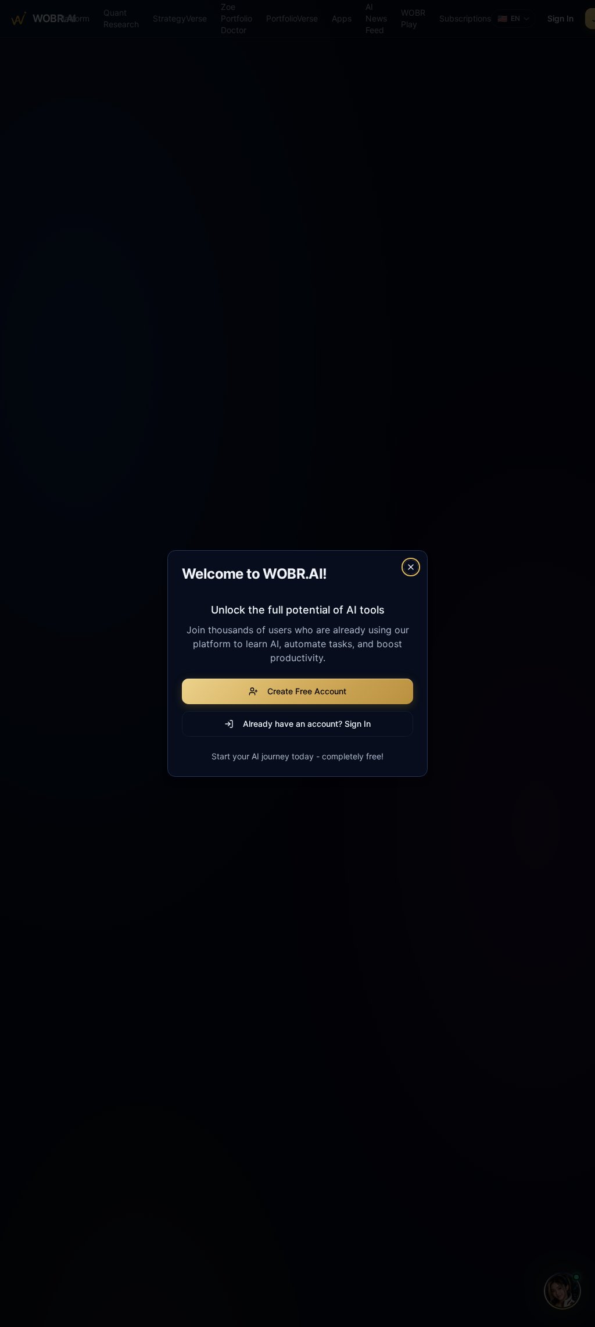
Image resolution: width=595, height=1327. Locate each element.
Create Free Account (306, 691)
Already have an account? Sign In (307, 724)
